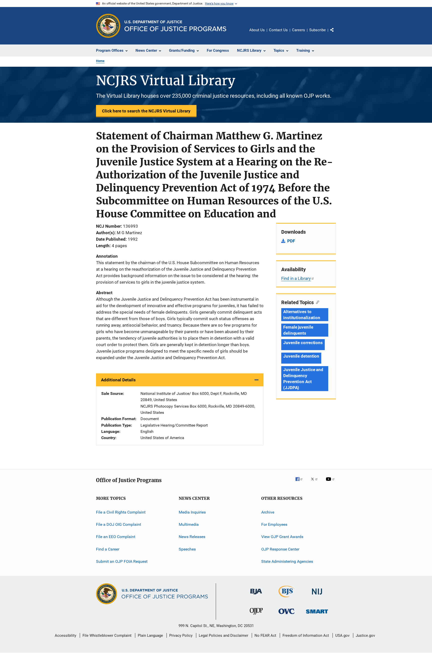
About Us (257, 30)
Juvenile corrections (303, 342)
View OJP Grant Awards (282, 536)
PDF (291, 240)
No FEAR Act (265, 635)
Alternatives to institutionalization (301, 314)
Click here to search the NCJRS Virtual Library (146, 110)
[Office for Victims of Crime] (286, 615)
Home (100, 61)
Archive (267, 512)
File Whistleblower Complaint (107, 635)
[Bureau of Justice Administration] (256, 595)
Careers (298, 30)
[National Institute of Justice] (317, 595)
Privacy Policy (180, 635)
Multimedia (189, 524)
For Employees (274, 524)
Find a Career (107, 549)
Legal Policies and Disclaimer (223, 635)
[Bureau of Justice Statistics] (286, 598)
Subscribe (317, 30)
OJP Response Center (280, 549)
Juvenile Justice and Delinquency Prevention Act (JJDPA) (303, 378)
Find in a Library (296, 278)
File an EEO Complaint (115, 536)
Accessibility (65, 635)
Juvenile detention (301, 356)
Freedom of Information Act (305, 635)
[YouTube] (331, 482)
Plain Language (150, 635)
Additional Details (118, 379)
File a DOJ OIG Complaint (118, 524)
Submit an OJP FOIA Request (122, 561)
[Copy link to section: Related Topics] (316, 301)
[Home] (175, 25)
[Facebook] (301, 482)
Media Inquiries (192, 512)
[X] (316, 482)
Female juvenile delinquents (298, 330)
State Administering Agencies (287, 561)
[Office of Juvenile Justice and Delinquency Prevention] (256, 615)
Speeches (187, 549)
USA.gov (342, 635)
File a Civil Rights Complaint (121, 512)
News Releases (192, 536)
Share (336, 33)
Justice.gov (365, 635)
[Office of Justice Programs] (108, 25)
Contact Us (278, 30)
